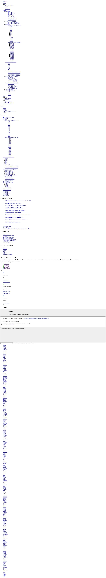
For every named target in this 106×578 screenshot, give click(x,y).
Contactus (5, 247)
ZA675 (9, 95)
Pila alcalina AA (11, 12)
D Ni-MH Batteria (11, 87)
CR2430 (12, 56)
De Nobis (5, 249)
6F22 (9, 64)
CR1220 (12, 44)
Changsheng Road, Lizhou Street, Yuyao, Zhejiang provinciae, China (16, 228)
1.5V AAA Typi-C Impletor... (12, 222)
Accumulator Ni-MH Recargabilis (12, 82)
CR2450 (12, 57)
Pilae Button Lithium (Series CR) (14, 42)
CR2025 (12, 51)
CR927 (11, 60)
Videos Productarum (9, 102)
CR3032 (12, 59)
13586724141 (6, 227)
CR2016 (12, 49)
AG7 (11, 34)
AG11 (11, 38)
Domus (4, 3)
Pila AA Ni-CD (11, 77)
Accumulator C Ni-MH (12, 86)
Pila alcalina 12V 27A (12, 19)
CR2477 (12, 58)
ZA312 (9, 93)
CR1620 (12, 47)
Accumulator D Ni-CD (12, 80)
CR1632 (12, 48)
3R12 (9, 69)
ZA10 (9, 91)
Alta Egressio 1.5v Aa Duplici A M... (14, 217)
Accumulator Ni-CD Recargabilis (11, 76)
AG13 (11, 41)
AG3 (11, 30)
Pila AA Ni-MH (11, 84)
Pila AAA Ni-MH (11, 85)
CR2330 (12, 55)
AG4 (11, 31)
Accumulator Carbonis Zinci (8, 157)
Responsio (7, 99)
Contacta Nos (8, 98)
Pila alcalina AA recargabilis (13, 22)
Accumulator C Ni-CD (12, 79)
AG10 (11, 37)
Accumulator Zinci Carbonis (10, 62)
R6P (9, 68)
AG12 (11, 40)
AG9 (11, 36)
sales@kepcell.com (7, 226)
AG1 (11, 27)
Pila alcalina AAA (11, 13)
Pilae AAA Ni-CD (11, 78)
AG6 (11, 33)
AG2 (11, 28)
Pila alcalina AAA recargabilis (14, 23)
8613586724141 (6, 302)
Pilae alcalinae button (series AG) (14, 25)
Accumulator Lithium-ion (10, 70)
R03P (9, 65)
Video (4, 253)
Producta (4, 10)
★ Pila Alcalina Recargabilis (10, 21)
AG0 (11, 26)
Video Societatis (8, 101)
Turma (6, 8)
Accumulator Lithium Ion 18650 (14, 73)
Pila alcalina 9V (11, 16)
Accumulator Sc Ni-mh (12, 88)
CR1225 (12, 45)
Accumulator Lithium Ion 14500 (14, 71)
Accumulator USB (9, 89)
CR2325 (12, 54)
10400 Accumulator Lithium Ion (14, 75)
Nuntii (4, 96)
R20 (9, 67)
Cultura (6, 6)
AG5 (11, 32)
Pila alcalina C (10, 14)
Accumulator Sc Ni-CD (12, 81)
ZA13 (9, 92)
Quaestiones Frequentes (7, 103)
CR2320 (12, 53)
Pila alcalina (7, 11)
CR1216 (12, 43)
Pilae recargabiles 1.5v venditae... (13, 212)
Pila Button (7, 24)
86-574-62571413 (6, 282)
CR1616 (12, 46)
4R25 (9, 63)
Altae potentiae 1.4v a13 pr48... (13, 203)
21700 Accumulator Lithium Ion (14, 74)
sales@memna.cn (6, 293)
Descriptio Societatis (9, 5)
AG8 (11, 35)
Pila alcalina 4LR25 (12, 20)
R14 (9, 66)
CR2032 (12, 52)
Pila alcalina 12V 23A (12, 17)
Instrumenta (7, 9)
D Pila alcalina (10, 15)
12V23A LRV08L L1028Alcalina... (14, 208)
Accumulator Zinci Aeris (10, 90)
